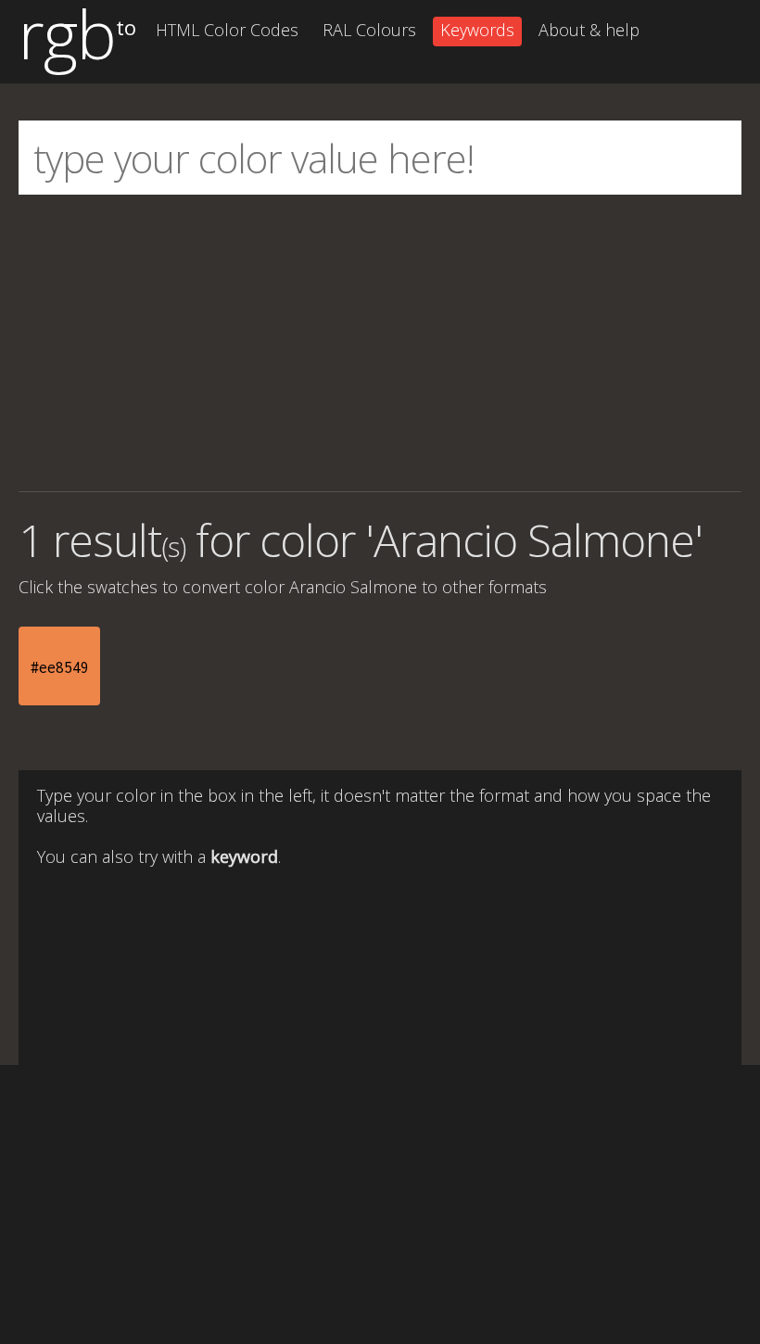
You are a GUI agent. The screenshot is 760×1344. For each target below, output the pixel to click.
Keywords (477, 30)
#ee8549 (60, 667)
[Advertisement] (380, 343)
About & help (589, 30)
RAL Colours (369, 30)
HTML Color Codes (227, 30)
